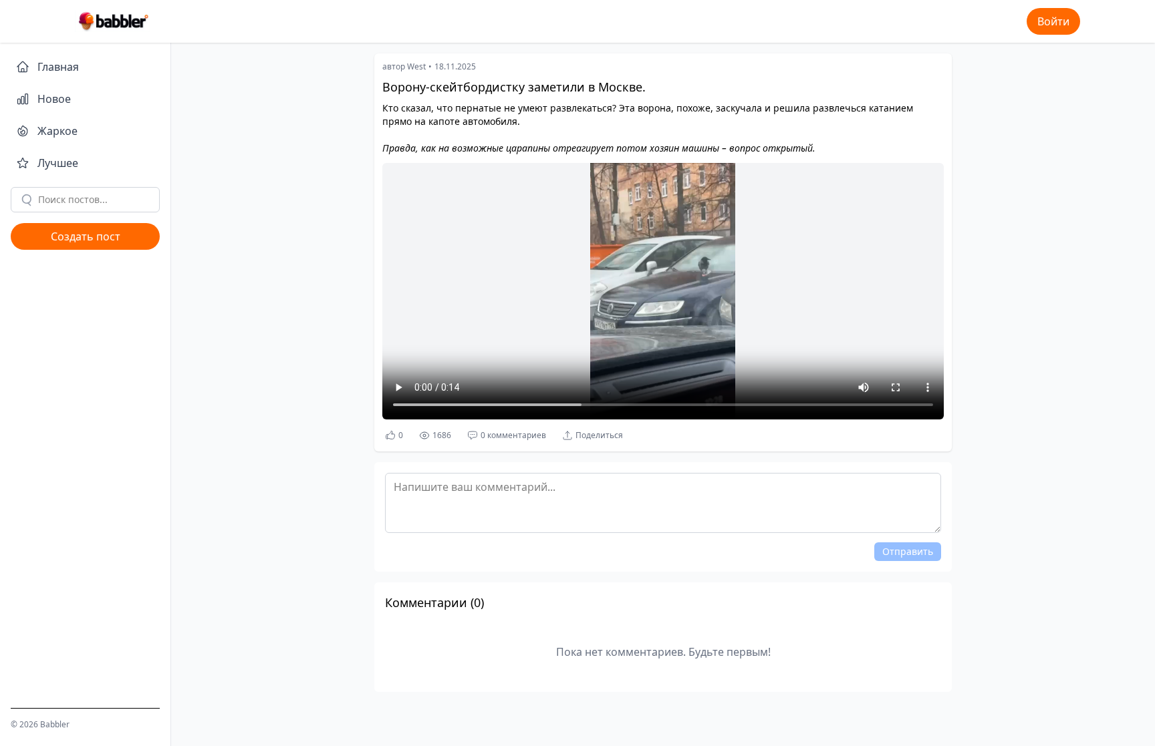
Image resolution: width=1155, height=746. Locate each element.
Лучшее (57, 163)
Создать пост (85, 236)
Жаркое (57, 131)
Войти (1053, 21)
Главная (58, 66)
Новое (54, 98)
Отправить (907, 551)
